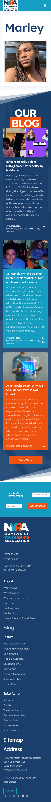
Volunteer (8, 700)
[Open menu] (45, 5)
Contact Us (9, 613)
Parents (10, 232)
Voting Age (9, 668)
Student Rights (12, 663)
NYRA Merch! (11, 730)
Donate (7, 705)
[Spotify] (27, 796)
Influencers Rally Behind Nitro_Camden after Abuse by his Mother (24, 166)
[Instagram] (14, 796)
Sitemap (13, 740)
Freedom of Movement (16, 648)
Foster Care (10, 684)
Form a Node (10, 720)
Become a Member (14, 715)
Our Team (8, 603)
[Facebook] (5, 796)
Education (27, 446)
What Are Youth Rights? (16, 598)
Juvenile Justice (12, 679)
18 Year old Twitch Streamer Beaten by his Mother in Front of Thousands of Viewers (24, 278)
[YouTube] (18, 796)
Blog (8, 627)
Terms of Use (10, 553)
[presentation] (25, 142)
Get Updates (37, 505)
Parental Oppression (29, 229)
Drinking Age (10, 653)
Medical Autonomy (14, 658)
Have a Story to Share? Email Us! (21, 618)
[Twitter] (10, 796)
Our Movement (12, 608)
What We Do (10, 587)
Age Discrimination (14, 643)
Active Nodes (11, 725)
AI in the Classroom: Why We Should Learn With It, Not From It (24, 390)
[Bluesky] (23, 796)
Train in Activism (12, 710)
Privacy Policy (11, 558)
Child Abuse (13, 229)
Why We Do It (11, 593)
